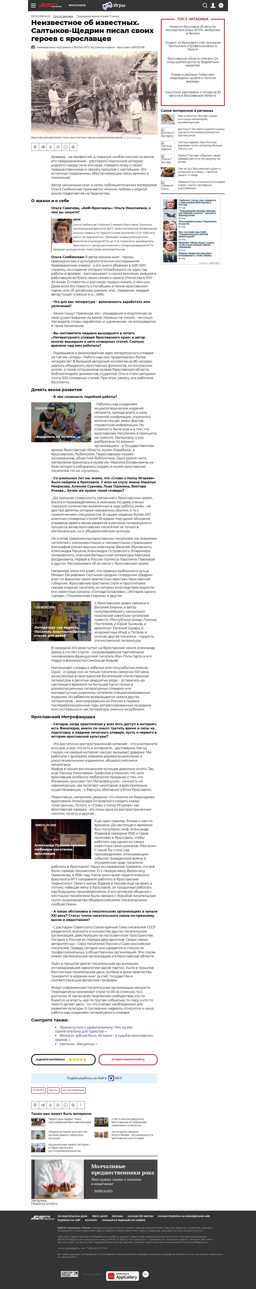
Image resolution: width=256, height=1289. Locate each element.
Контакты (91, 1220)
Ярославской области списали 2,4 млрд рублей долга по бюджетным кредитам (193, 62)
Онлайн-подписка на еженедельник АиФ (184, 1216)
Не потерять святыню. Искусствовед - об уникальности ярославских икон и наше (132, 1135)
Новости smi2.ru (44, 1204)
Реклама (117, 1216)
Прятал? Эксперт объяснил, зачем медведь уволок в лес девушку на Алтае (199, 158)
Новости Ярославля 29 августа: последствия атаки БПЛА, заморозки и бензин (193, 30)
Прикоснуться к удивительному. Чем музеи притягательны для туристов (93, 1029)
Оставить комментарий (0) (128, 1059)
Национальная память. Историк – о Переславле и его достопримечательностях (69, 1147)
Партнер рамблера (92, 1274)
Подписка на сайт (69, 1220)
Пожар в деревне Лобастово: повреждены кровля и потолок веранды (193, 78)
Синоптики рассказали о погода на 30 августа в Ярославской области (193, 94)
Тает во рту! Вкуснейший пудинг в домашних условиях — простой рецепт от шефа (199, 172)
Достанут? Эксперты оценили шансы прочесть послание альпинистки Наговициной (201, 132)
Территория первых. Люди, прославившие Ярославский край (69, 1120)
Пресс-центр (99, 1216)
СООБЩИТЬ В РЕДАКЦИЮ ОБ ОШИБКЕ (123, 1220)
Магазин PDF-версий (140, 1216)
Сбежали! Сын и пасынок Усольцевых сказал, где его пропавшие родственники (201, 185)
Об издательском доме (72, 1216)
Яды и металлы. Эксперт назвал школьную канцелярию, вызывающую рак (197, 119)
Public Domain (133, 137)
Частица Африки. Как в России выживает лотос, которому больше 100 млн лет (200, 145)
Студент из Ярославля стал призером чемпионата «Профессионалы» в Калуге (193, 46)
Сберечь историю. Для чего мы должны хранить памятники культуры (67, 1135)
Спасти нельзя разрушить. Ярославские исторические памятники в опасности (129, 1122)
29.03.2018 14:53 (40, 16)
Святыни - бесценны (77, 1044)
